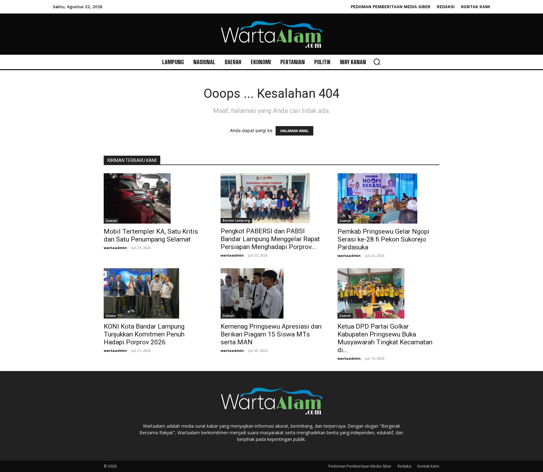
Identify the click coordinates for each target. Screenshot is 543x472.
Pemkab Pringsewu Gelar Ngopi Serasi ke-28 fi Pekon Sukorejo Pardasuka (383, 239)
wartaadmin (115, 247)
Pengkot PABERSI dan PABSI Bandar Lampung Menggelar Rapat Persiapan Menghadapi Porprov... (270, 239)
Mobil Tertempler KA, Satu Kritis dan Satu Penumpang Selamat (151, 235)
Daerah (111, 221)
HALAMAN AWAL (294, 131)
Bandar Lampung (236, 220)
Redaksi (404, 466)
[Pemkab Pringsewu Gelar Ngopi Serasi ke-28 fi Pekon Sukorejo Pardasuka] (388, 198)
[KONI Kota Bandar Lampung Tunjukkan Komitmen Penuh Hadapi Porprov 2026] (155, 293)
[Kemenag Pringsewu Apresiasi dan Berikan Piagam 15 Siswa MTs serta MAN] (271, 293)
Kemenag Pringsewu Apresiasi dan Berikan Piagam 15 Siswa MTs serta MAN (271, 334)
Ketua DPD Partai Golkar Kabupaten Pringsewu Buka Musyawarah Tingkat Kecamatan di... (384, 338)
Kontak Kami (428, 466)
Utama (111, 316)
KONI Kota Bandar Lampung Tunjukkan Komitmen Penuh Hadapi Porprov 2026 (144, 334)
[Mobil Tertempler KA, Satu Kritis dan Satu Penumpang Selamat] (155, 198)
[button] (376, 61)
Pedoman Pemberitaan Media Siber (360, 466)
